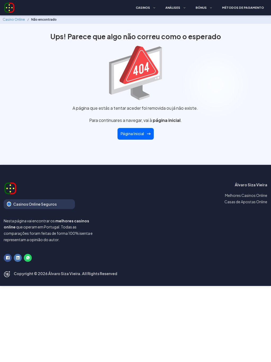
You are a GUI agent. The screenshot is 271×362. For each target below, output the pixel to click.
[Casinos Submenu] (154, 8)
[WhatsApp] (28, 258)
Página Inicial (132, 133)
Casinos (143, 7)
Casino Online (14, 19)
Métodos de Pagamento (243, 7)
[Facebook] (8, 258)
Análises (172, 7)
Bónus (201, 7)
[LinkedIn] (18, 258)
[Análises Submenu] (184, 8)
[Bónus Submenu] (211, 8)
